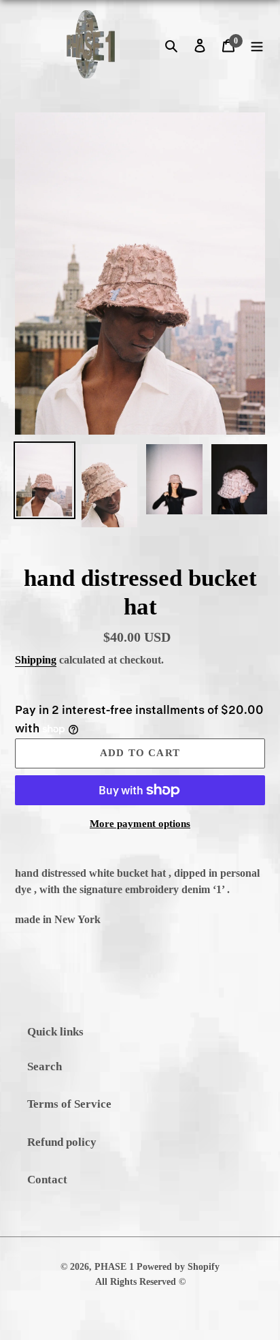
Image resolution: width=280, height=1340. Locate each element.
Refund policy (62, 1142)
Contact (47, 1179)
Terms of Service (69, 1103)
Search (44, 1066)
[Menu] (257, 44)
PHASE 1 (114, 1267)
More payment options (140, 823)
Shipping (35, 660)
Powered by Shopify (178, 1267)
